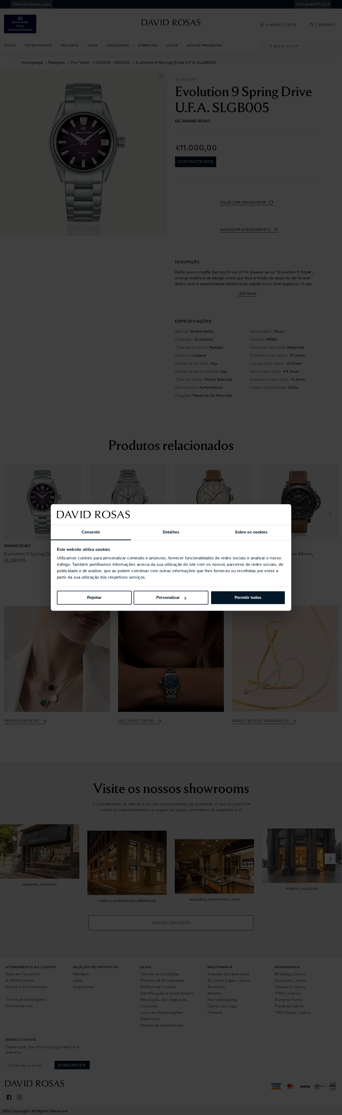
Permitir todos (248, 597)
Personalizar (168, 597)
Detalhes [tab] (171, 532)
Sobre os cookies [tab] (251, 532)
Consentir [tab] (90, 532)
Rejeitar (94, 597)
